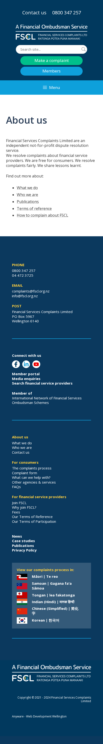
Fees (16, 512)
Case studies (23, 540)
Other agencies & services (34, 482)
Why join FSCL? (24, 507)
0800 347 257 (66, 12)
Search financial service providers (42, 383)
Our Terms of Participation (34, 521)
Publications (28, 201)
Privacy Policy (24, 550)
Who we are (27, 194)
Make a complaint (51, 60)
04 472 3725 (22, 275)
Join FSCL (19, 502)
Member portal (26, 373)
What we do (27, 187)
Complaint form (24, 472)
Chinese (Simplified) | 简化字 (55, 611)
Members (51, 71)
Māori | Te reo (45, 576)
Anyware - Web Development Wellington (39, 716)
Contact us (34, 12)
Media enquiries (26, 378)
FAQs (16, 486)
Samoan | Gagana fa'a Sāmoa (52, 585)
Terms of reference (34, 208)
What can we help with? (31, 477)
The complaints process (32, 468)
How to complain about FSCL (42, 215)
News (17, 536)
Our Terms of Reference (32, 516)
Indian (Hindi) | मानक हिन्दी (53, 601)
